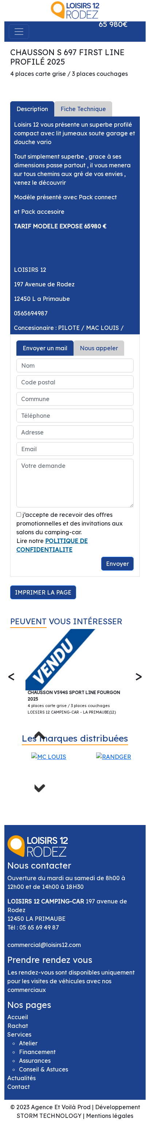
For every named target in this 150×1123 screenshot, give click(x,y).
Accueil (17, 1017)
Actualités (21, 1078)
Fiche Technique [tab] (83, 109)
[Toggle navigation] (19, 31)
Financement (37, 1051)
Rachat (17, 1025)
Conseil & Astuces (43, 1069)
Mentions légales (109, 1115)
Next (42, 785)
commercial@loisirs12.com (44, 944)
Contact (18, 1086)
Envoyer (117, 563)
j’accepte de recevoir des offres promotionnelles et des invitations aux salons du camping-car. (69, 523)
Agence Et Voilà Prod (61, 1107)
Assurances (35, 1060)
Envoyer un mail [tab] (45, 348)
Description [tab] (32, 109)
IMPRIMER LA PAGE (43, 592)
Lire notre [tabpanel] (72, 539)
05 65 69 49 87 (39, 927)
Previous (42, 738)
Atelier (28, 1043)
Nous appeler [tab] (99, 348)
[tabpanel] (75, 225)
